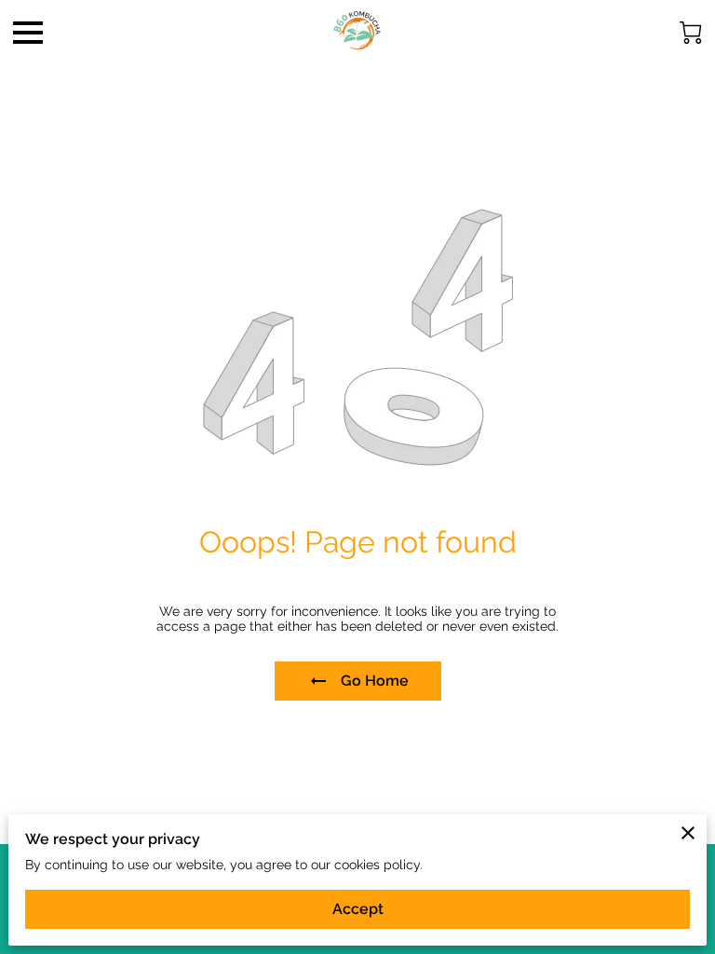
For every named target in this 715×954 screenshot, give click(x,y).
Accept (358, 909)
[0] (691, 32)
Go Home (375, 680)
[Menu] (28, 32)
